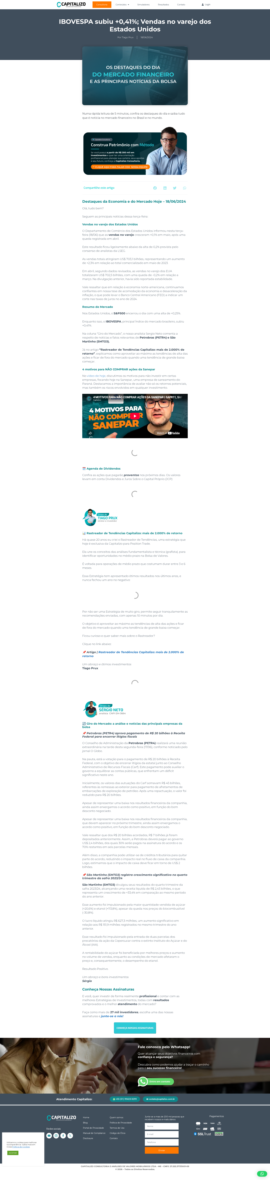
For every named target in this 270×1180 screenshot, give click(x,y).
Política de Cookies (21, 1147)
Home (86, 1117)
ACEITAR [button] (13, 1153)
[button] (155, 187)
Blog (85, 1122)
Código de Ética (117, 1133)
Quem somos (116, 1117)
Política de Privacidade (121, 1122)
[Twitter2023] (70, 1135)
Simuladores (143, 4)
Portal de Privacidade (93, 1128)
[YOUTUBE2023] (49, 1135)
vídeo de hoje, (96, 376)
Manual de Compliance (94, 1133)
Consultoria (101, 4)
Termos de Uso (117, 1128)
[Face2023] (63, 1135)
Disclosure (88, 1138)
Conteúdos (121, 4)
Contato (181, 4)
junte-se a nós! (112, 1016)
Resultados (163, 4)
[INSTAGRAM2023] (56, 1135)
